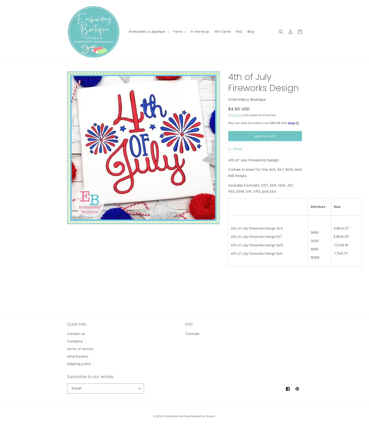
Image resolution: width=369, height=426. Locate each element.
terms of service (80, 349)
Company (75, 341)
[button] (148, 31)
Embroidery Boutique (177, 416)
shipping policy (79, 364)
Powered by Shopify (203, 416)
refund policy (77, 356)
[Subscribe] (139, 389)
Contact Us (76, 334)
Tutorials (192, 334)
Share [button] (237, 149)
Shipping (234, 115)
